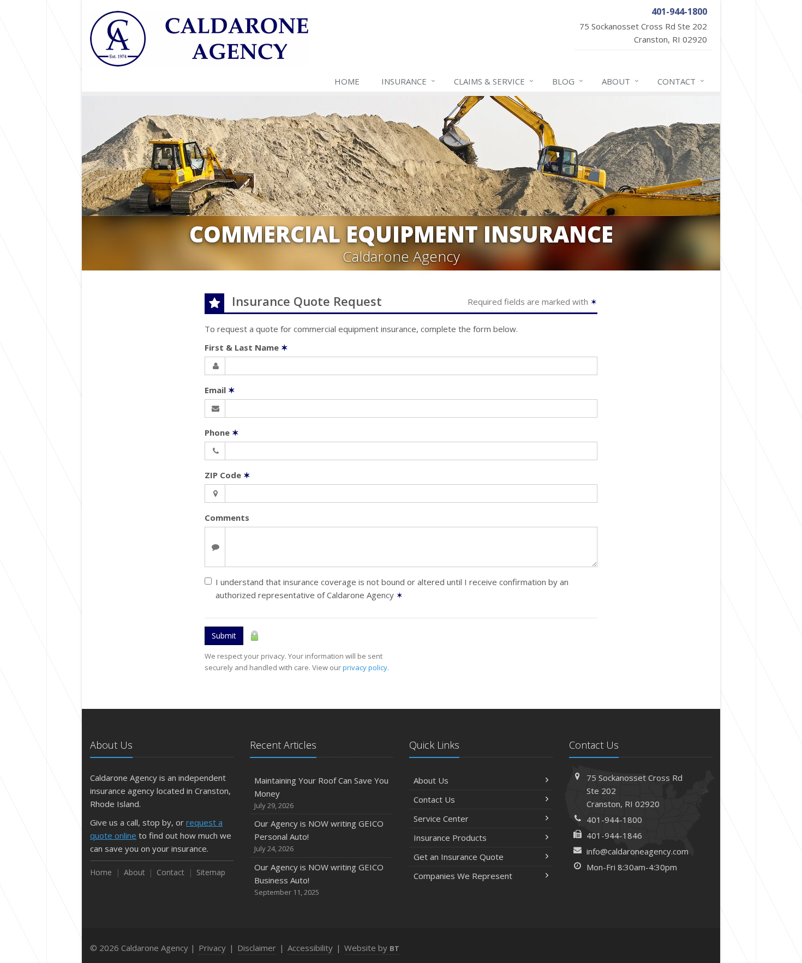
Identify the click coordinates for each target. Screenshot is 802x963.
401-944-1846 (614, 835)
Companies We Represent (463, 875)
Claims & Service (494, 81)
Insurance (408, 81)
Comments (227, 517)
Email (220, 389)
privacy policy (365, 667)
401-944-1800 (614, 819)
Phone (222, 432)
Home (347, 81)
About (620, 81)
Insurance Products (450, 837)
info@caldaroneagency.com (637, 851)
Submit (224, 635)
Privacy (212, 947)
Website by (371, 947)
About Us (431, 780)
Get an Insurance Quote (459, 856)
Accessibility (310, 947)
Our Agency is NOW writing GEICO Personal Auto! (319, 835)
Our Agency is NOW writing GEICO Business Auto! (319, 879)
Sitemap (210, 872)
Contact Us (434, 799)
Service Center (441, 818)
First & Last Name (246, 347)
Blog (567, 81)
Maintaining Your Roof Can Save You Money (321, 792)
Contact (680, 81)
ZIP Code (227, 475)
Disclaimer (256, 947)
